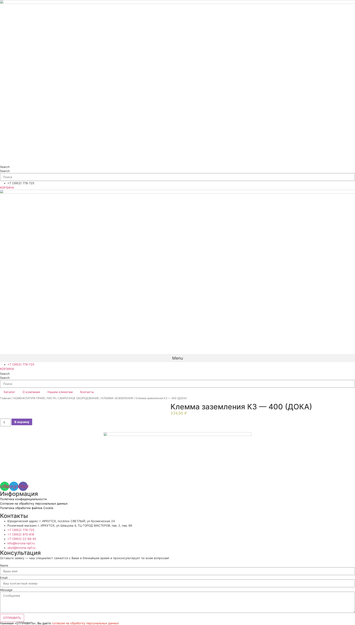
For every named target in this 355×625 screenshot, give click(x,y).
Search (5, 166)
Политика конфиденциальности (23, 499)
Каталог (9, 392)
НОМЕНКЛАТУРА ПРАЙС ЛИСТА (34, 398)
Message (6, 589)
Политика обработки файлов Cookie (26, 508)
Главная (5, 398)
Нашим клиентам (60, 392)
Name (4, 565)
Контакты (87, 392)
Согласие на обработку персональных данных (34, 503)
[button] (177, 358)
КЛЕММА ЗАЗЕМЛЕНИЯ (117, 398)
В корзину (21, 422)
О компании (31, 392)
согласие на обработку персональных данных (85, 623)
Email (4, 577)
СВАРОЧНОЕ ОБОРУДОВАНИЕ (78, 398)
